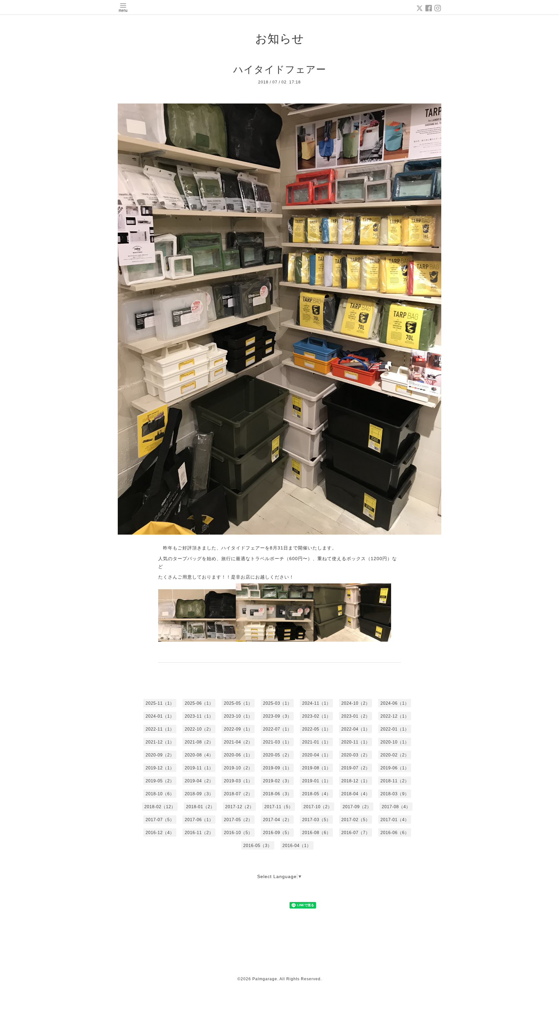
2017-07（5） (160, 819)
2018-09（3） (199, 793)
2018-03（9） (394, 793)
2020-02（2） (394, 755)
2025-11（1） (160, 703)
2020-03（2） (355, 755)
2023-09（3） (277, 716)
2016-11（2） (199, 832)
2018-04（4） (355, 793)
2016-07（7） (355, 832)
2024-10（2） (355, 703)
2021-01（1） (316, 742)
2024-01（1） (160, 716)
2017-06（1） (199, 819)
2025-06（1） (199, 703)
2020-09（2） (160, 755)
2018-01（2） (200, 806)
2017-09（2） (357, 806)
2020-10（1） (394, 742)
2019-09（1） (277, 768)
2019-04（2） (199, 780)
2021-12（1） (160, 742)
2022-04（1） (355, 729)
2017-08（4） (396, 806)
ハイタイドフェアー (279, 69)
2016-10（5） (238, 832)
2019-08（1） (316, 768)
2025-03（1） (277, 703)
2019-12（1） (160, 768)
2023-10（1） (238, 716)
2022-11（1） (160, 729)
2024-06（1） (394, 703)
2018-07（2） (238, 793)
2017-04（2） (277, 819)
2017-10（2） (317, 806)
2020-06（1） (238, 755)
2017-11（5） (278, 806)
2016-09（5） (277, 832)
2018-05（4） (316, 793)
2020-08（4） (199, 755)
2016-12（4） (160, 832)
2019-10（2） (238, 768)
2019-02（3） (277, 780)
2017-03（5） (316, 819)
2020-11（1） (355, 742)
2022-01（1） (394, 729)
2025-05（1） (238, 703)
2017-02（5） (355, 819)
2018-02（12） (160, 806)
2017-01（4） (394, 819)
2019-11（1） (199, 768)
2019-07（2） (355, 768)
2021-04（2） (238, 742)
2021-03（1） (277, 742)
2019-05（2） (160, 780)
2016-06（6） (394, 832)
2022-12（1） (394, 716)
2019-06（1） (394, 768)
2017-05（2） (238, 819)
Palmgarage (264, 979)
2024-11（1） (316, 703)
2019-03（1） (238, 780)
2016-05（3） (257, 845)
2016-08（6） (316, 832)
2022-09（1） (238, 729)
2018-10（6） (160, 793)
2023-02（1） (316, 716)
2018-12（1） (355, 780)
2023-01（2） (355, 716)
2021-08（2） (199, 742)
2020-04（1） (316, 755)
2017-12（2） (239, 806)
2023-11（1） (199, 716)
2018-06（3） (277, 793)
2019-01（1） (316, 780)
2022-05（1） (316, 729)
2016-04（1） (296, 845)
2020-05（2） (277, 755)
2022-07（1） (277, 729)
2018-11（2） (394, 780)
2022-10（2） (199, 729)
